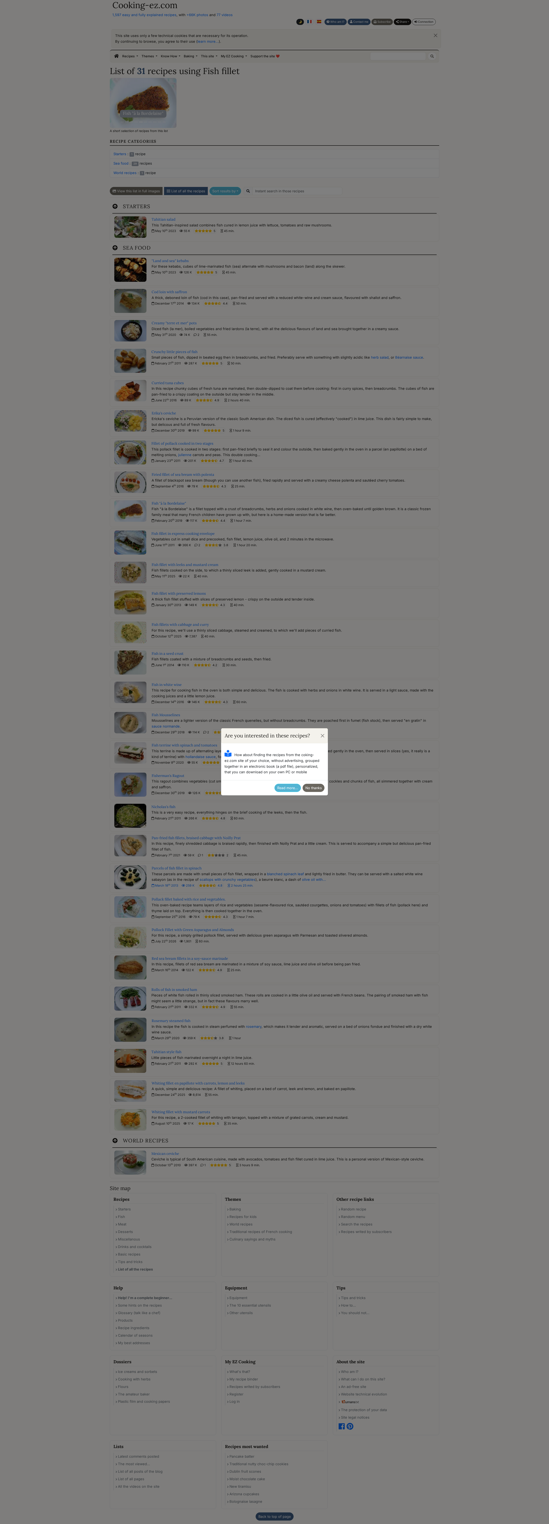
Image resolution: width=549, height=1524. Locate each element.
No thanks (313, 788)
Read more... (287, 788)
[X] (322, 735)
